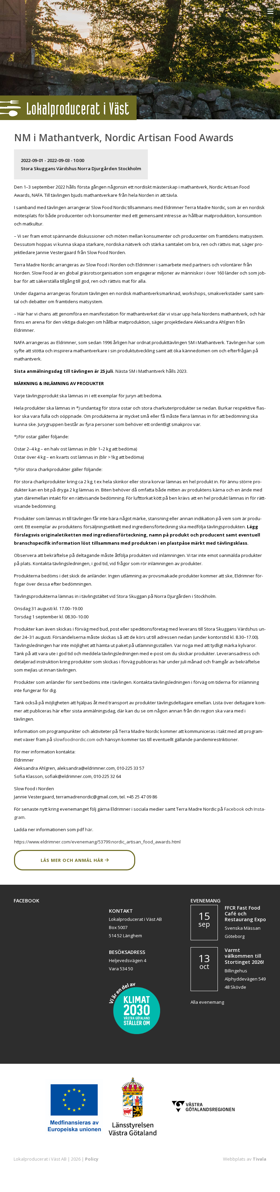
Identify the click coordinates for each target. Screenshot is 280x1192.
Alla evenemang (207, 1002)
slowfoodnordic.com (74, 739)
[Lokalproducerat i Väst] (68, 118)
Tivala (259, 1159)
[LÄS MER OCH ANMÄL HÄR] (74, 869)
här (88, 829)
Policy (91, 1159)
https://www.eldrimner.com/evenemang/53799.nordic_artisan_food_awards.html (97, 842)
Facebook (234, 809)
